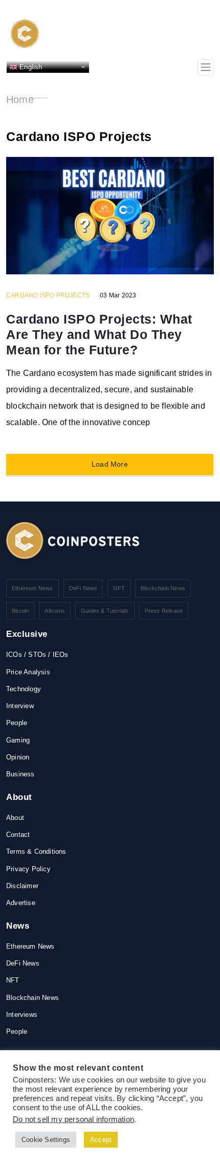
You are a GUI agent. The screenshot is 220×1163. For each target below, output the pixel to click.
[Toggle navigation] (205, 67)
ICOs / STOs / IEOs (37, 654)
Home (20, 99)
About (15, 817)
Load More (110, 464)
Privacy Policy (28, 869)
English (29, 66)
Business (20, 774)
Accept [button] (101, 1140)
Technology (23, 689)
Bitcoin (20, 611)
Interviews (21, 1014)
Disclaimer (22, 886)
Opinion (17, 757)
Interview (20, 706)
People (16, 723)
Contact (18, 834)
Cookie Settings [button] (45, 1140)
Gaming (18, 740)
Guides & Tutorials (105, 611)
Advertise (20, 903)
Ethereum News (32, 588)
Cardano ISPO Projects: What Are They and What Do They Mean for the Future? (99, 334)
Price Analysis (28, 672)
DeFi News (83, 588)
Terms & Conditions (36, 851)
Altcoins (55, 611)
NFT (119, 588)
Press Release (164, 611)
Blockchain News (163, 588)
